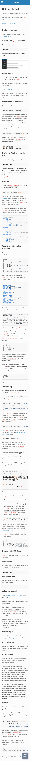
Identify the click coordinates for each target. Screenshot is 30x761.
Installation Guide (7, 36)
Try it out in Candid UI (8, 23)
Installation (5, 198)
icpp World (20, 757)
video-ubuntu (8, 89)
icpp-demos (15, 638)
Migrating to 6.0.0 (7, 530)
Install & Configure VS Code (14, 595)
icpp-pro (16, 2)
